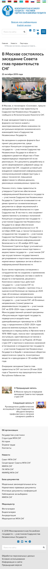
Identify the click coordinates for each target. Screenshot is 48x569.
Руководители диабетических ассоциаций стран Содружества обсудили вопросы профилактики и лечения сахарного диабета (18, 411)
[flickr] (30, 30)
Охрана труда (8, 444)
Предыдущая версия (12, 565)
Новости (14, 43)
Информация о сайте (12, 562)
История (6, 441)
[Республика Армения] (9, 1)
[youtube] (34, 30)
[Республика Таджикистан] (38, 1)
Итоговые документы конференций (19, 490)
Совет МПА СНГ (9, 459)
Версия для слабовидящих (24, 22)
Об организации (10, 430)
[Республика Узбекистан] (44, 1)
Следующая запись (22, 403)
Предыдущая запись (26, 388)
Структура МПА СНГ (11, 438)
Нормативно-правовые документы (19, 487)
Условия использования (13, 559)
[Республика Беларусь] (15, 1)
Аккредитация (9, 515)
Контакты (6, 448)
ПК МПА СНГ (8, 469)
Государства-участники (13, 435)
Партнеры (24, 43)
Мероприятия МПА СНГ (13, 518)
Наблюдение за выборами (14, 494)
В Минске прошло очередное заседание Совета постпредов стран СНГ (28, 394)
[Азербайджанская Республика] (4, 1)
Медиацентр (8, 504)
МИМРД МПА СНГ (10, 472)
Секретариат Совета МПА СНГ (16, 462)
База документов (10, 479)
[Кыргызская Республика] (27, 1)
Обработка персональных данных (18, 555)
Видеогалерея (9, 512)
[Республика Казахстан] (21, 1)
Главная (5, 43)
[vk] (37, 30)
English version (24, 25)
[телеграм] (38, 33)
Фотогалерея (8, 508)
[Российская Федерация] (32, 1)
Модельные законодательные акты (19, 484)
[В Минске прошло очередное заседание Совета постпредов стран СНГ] (8, 390)
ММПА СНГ (7, 466)
